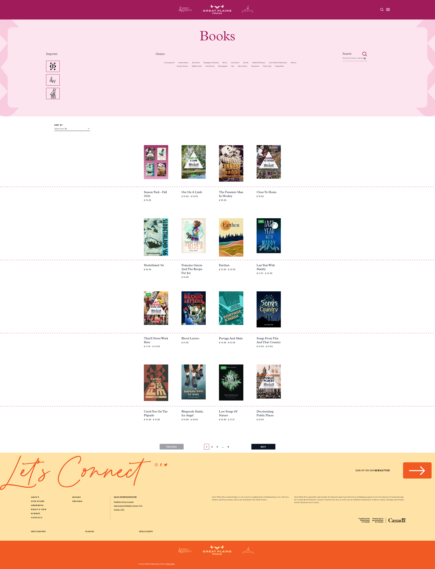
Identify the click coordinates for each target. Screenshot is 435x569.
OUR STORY (38, 501)
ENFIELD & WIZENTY (146, 531)
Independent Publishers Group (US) (128, 506)
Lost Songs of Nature (228, 413)
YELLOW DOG (89, 531)
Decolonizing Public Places (265, 413)
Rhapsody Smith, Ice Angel (192, 413)
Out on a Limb (191, 192)
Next (263, 446)
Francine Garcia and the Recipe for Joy (191, 269)
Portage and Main (231, 338)
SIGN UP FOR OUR (372, 470)
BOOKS (76, 497)
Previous (171, 446)
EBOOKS (77, 501)
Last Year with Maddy (266, 267)
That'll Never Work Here (156, 340)
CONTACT (37, 518)
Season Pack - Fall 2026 (155, 194)
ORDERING (37, 505)
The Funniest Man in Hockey (231, 194)
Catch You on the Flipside (156, 413)
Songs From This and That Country (269, 340)
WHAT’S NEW (39, 510)
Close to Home (266, 192)
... (222, 447)
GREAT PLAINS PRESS (38, 531)
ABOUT (35, 497)
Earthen (224, 265)
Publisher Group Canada (124, 502)
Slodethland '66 (154, 265)
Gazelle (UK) (119, 510)
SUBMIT (35, 514)
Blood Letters (190, 338)
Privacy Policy (170, 564)
